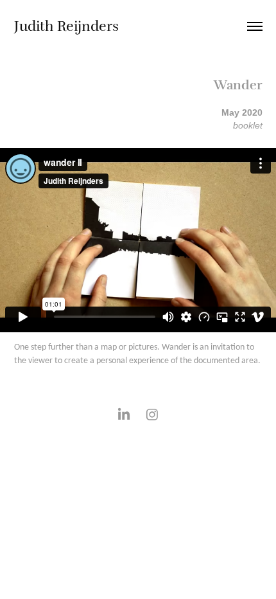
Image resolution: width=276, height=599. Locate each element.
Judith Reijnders (66, 26)
